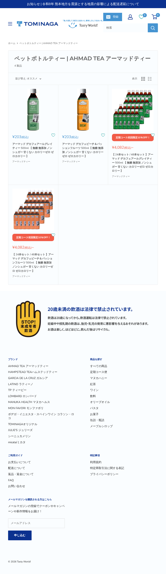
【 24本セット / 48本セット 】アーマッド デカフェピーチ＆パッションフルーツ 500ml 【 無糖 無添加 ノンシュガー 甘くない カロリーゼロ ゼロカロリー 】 (33, 263)
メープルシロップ (101, 426)
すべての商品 (98, 366)
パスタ (94, 408)
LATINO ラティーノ (20, 384)
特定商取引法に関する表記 (107, 468)
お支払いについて (19, 462)
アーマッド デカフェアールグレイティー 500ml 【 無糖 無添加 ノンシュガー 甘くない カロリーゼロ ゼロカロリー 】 (33, 150)
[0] (141, 16)
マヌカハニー (98, 378)
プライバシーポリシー (104, 474)
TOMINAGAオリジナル (22, 424)
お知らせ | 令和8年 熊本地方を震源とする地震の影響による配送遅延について (83, 4)
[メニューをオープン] (10, 23)
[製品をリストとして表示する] (150, 79)
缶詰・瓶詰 (97, 420)
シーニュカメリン (19, 436)
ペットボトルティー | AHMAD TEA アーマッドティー (48, 43)
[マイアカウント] (130, 16)
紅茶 (93, 384)
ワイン (94, 390)
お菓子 (94, 414)
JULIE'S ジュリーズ (20, 430)
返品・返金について (21, 474)
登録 (115, 17)
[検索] (153, 27)
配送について (16, 468)
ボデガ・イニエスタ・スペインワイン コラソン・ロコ (41, 416)
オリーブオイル (100, 402)
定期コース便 (98, 372)
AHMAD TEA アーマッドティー (28, 366)
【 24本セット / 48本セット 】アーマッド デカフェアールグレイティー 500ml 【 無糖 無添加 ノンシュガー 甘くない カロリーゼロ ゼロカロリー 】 (132, 163)
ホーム (11, 43)
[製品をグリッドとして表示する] (143, 79)
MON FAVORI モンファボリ (26, 408)
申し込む (20, 535)
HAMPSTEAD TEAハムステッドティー (32, 372)
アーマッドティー (21, 161)
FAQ (11, 480)
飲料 (93, 396)
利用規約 (95, 462)
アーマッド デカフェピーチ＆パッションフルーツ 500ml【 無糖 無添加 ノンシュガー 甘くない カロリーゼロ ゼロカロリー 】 (82, 150)
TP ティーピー (17, 390)
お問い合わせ (16, 486)
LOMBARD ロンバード (22, 396)
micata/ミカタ (17, 442)
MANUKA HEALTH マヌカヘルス (29, 402)
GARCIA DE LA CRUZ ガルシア (28, 378)
